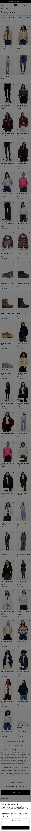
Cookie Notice (21, 814)
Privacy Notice (5, 816)
